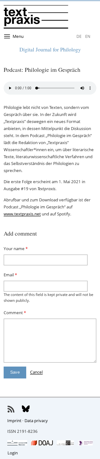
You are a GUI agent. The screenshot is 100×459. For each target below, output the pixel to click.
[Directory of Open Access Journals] (42, 442)
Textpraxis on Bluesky (26, 409)
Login (13, 453)
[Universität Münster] (17, 442)
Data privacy (36, 420)
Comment (15, 312)
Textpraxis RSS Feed (11, 409)
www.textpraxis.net (22, 214)
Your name (16, 248)
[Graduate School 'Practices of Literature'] (65, 442)
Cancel (36, 372)
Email (10, 275)
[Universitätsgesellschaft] (85, 442)
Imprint (14, 420)
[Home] (50, 5)
